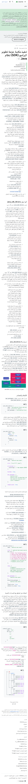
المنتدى (17, 775)
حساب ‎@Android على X (22, 739)
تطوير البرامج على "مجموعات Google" (19, 750)
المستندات (21, 45)
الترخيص (6, 775)
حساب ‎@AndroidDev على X (21, 741)
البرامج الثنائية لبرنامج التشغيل (21, 733)
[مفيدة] (17, 48)
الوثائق (25, 6)
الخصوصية (24, 778)
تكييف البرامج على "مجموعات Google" (19, 753)
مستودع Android (23, 722)
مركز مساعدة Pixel (23, 761)
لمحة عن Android (23, 775)
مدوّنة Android (24, 744)
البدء (16, 45)
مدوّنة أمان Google (23, 746)
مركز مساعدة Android (22, 759)
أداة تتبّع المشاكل (24, 770)
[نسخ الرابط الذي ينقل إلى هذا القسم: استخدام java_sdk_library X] (8, 342)
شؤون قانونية (11, 775)
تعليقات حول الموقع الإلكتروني (15, 778)
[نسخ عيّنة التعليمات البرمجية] (26, 404)
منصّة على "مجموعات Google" (21, 748)
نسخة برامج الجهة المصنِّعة (22, 731)
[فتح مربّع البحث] (12, 2)
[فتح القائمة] (25, 1)
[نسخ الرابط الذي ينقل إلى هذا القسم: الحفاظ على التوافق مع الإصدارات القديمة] (3, 593)
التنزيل (25, 726)
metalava (21, 520)
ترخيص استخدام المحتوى (14, 711)
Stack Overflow (23, 768)
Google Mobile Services (21, 766)
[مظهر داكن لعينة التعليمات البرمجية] (24, 404)
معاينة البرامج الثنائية (23, 728)
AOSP (25, 45)
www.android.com (22, 763)
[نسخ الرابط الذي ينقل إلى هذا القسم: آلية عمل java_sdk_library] (6, 202)
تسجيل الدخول (4, 1)
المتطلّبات (25, 724)
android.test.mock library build (19, 540)
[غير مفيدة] (15, 48)
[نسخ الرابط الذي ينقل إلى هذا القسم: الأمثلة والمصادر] (15, 395)
